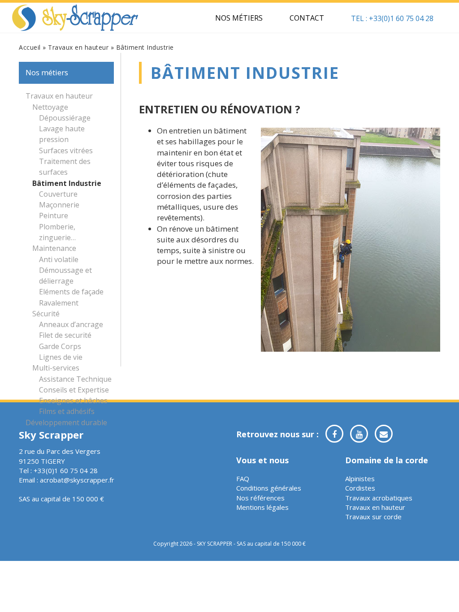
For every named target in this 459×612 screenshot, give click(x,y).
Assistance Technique (75, 379)
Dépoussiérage (65, 118)
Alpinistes (360, 478)
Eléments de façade (71, 292)
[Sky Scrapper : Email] (384, 434)
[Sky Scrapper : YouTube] (359, 434)
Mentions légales (262, 507)
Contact (307, 18)
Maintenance (54, 248)
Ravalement (58, 303)
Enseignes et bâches (73, 400)
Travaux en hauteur (78, 47)
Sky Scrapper (75, 17)
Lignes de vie (60, 357)
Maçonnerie (59, 205)
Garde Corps (60, 346)
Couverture (58, 194)
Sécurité (46, 314)
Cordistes (360, 487)
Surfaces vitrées (66, 150)
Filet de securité (65, 335)
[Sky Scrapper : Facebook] (334, 434)
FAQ (242, 478)
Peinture (53, 215)
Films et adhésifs (67, 411)
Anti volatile (58, 259)
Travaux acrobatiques (378, 497)
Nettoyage (50, 107)
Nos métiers (239, 18)
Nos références (260, 497)
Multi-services (55, 368)
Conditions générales (268, 487)
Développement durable (66, 422)
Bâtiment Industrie (66, 183)
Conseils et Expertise (74, 390)
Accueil (30, 47)
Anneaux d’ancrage (71, 324)
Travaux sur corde (373, 516)
